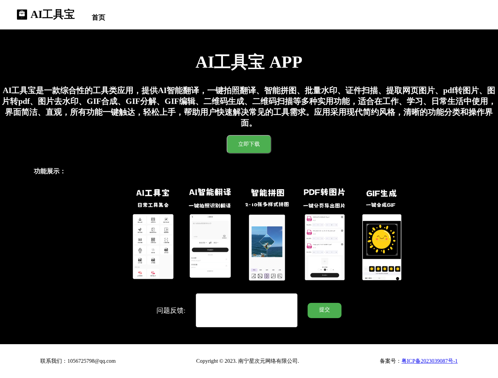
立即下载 (249, 144)
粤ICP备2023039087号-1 (429, 361)
